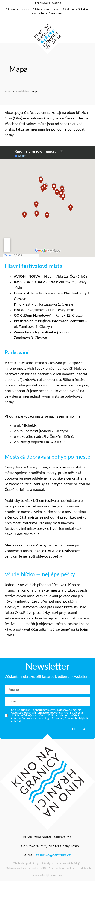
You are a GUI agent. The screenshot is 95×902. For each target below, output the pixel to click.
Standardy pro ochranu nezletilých (70, 868)
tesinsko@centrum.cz (53, 855)
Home (8, 91)
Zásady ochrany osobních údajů (61, 863)
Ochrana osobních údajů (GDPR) (26, 868)
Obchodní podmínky (25, 863)
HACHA (57, 875)
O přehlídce (22, 91)
